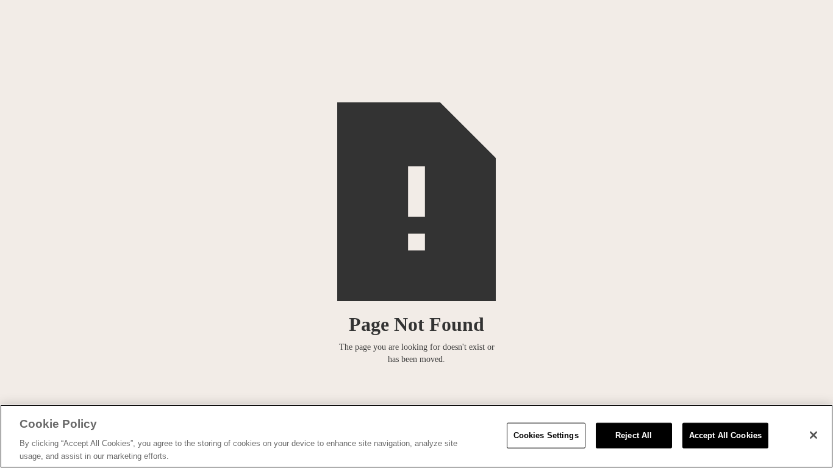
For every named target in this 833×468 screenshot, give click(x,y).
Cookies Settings (546, 435)
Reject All (633, 435)
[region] (416, 436)
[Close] (813, 435)
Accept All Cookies (725, 435)
